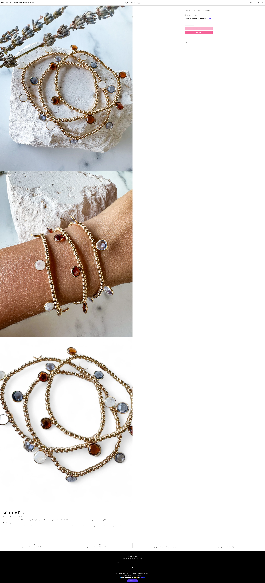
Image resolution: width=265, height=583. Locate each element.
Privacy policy (119, 573)
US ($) (251, 2)
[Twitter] (135, 567)
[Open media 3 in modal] (66, 419)
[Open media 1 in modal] (66, 88)
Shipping (186, 15)
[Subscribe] (146, 562)
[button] (255, 2)
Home (2, 2)
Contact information (141, 573)
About (11, 2)
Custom (16, 2)
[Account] (258, 2)
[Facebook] (132, 567)
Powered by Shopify (137, 575)
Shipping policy (133, 573)
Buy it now (198, 32)
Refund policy (125, 573)
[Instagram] (129, 567)
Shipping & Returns (189, 42)
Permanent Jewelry (24, 2)
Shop (7, 2)
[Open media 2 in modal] (66, 254)
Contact (32, 2)
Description (187, 38)
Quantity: (187, 21)
